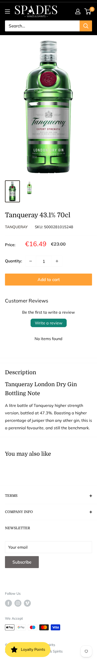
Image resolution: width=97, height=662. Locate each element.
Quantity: (13, 260)
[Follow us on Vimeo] (27, 603)
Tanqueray (16, 226)
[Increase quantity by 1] (57, 261)
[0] (88, 11)
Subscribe (21, 562)
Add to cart (49, 279)
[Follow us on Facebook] (8, 603)
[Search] (86, 25)
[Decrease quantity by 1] (30, 261)
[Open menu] (7, 11)
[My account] (77, 11)
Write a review (48, 322)
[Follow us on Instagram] (17, 603)
